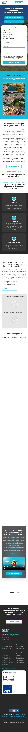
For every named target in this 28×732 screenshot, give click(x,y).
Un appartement (8, 34)
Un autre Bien (7, 36)
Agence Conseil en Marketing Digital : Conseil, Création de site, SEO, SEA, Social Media (13, 716)
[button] (14, 304)
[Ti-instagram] (14, 710)
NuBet (9, 714)
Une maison (7, 32)
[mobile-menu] (25, 2)
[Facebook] (10, 710)
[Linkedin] (17, 710)
